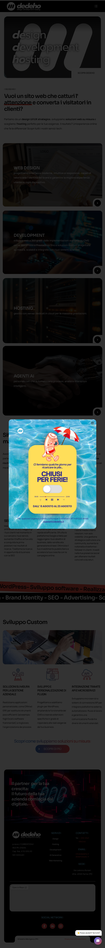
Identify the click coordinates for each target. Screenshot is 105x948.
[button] (92, 423)
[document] (52, 474)
